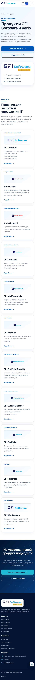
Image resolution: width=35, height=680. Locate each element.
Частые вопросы (6, 642)
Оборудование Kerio (17, 55)
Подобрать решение (16, 48)
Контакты (3, 676)
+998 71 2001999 (19, 578)
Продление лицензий (7, 648)
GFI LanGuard (5, 625)
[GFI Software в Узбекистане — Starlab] (10, 3)
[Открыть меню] (32, 3)
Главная (3, 14)
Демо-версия (5, 645)
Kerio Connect (5, 622)
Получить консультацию (16, 572)
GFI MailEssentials (6, 628)
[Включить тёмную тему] (32, 664)
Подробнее (7, 163)
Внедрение (4, 639)
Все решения (5, 631)
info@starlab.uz (8, 659)
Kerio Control (5, 619)
